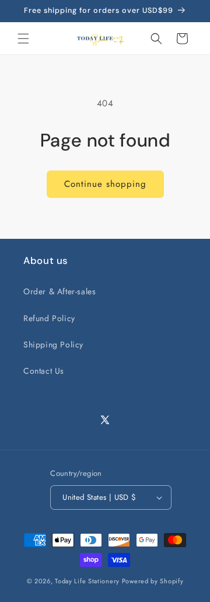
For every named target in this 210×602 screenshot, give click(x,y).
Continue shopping (105, 184)
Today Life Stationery (87, 581)
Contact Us (43, 371)
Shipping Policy (53, 344)
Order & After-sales (59, 291)
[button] (23, 38)
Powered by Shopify (153, 581)
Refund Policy (49, 318)
